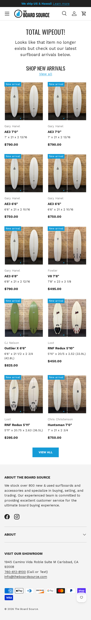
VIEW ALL (46, 452)
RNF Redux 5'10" (61, 348)
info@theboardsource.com (25, 577)
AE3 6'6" (11, 204)
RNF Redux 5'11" (17, 425)
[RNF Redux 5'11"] (23, 394)
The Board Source (26, 609)
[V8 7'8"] (67, 245)
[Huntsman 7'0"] (67, 394)
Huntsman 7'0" (60, 425)
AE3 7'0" (11, 132)
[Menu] (7, 13)
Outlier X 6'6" (15, 348)
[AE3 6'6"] (23, 173)
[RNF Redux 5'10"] (67, 318)
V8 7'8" (53, 276)
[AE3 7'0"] (23, 101)
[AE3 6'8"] (23, 245)
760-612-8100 (15, 572)
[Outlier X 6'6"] (23, 318)
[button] (84, 13)
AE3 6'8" (11, 276)
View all (45, 74)
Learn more (61, 3)
